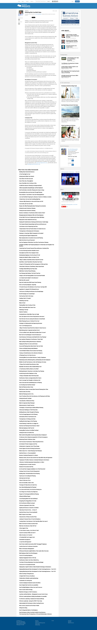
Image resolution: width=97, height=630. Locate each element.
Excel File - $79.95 (71, 163)
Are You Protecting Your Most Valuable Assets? (29, 250)
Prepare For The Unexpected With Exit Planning (29, 494)
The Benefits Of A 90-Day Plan (25, 580)
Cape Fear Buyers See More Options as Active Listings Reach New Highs (72, 36)
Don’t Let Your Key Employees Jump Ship (27, 284)
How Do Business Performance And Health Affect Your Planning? (32, 337)
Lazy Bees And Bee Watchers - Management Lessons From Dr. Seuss (33, 594)
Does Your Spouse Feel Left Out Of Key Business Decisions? (31, 316)
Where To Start (22, 302)
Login (72, 1)
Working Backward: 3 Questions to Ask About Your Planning (31, 371)
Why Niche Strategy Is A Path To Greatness (28, 591)
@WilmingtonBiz (42, 622)
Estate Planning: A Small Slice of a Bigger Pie (28, 423)
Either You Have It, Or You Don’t (25, 535)
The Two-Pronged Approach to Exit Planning (28, 414)
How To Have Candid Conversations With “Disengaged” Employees (33, 544)
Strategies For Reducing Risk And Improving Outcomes (30, 323)
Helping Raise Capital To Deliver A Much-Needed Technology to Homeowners (35, 566)
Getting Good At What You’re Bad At (26, 176)
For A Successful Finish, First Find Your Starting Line (30, 489)
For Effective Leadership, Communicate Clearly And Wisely (31, 598)
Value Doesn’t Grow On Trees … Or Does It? (28, 510)
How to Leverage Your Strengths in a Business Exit (29, 380)
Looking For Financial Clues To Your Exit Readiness (30, 519)
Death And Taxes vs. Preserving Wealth (27, 453)
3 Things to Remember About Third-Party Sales (29, 375)
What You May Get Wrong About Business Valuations (30, 341)
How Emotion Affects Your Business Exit (27, 416)
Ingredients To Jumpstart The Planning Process (29, 289)
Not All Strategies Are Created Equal (27, 293)
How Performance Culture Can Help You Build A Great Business (32, 612)
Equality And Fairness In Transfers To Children (29, 507)
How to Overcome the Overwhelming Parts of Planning (30, 382)
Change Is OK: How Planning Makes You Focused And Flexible (32, 275)
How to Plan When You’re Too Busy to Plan (27, 183)
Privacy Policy (37, 624)
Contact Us (37, 621)
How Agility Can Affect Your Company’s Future (29, 252)
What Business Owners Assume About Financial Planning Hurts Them (33, 389)
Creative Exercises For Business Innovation (28, 546)
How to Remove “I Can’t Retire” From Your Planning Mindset (31, 194)
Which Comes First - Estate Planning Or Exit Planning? (30, 450)
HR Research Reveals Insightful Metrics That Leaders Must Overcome (33, 551)
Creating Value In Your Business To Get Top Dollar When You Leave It (33, 521)
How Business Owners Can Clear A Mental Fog (29, 560)
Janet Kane (68, 38)
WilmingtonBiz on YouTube (72, 204)
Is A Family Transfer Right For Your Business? (28, 277)
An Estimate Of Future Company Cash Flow (28, 444)
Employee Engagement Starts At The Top (27, 557)
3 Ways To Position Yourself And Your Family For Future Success (32, 327)
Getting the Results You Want (25, 398)
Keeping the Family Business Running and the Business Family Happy (33, 221)
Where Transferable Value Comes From (27, 307)
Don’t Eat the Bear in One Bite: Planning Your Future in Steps (31, 190)
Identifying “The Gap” (23, 309)
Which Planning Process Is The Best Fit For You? (29, 321)
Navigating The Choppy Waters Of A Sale (27, 500)
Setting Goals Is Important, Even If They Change (29, 446)
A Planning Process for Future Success (27, 355)
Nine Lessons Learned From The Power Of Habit (29, 605)
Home (19, 1)
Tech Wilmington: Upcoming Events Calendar (69, 63)
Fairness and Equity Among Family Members (28, 348)
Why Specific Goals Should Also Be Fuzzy (28, 219)
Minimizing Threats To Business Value (27, 439)
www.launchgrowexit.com (41, 162)
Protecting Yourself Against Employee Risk (28, 235)
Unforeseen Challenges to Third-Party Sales (28, 409)
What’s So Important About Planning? (27, 403)
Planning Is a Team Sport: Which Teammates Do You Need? (31, 233)
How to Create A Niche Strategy (25, 589)
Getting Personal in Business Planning (27, 208)
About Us (36, 620)
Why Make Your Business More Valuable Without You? (30, 366)
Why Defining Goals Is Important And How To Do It (29, 330)
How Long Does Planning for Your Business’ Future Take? (31, 339)
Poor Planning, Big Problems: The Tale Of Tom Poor (29, 273)
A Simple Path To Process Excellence (27, 576)
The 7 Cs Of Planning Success (25, 325)
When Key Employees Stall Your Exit (26, 428)
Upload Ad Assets (71, 622)
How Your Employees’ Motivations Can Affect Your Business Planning (33, 242)
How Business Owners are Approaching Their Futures (30, 378)
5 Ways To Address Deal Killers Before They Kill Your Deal (31, 259)
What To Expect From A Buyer (25, 514)
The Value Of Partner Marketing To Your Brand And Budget (31, 562)
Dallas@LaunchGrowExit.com (33, 164)
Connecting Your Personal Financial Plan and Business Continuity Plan (34, 248)
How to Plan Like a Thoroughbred (26, 181)
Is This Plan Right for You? (24, 174)
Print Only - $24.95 (71, 158)
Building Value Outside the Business (26, 171)
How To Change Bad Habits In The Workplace (28, 610)
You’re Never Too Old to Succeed (26, 178)
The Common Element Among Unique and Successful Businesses (32, 224)
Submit (48, 1)
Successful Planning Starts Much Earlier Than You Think (31, 346)
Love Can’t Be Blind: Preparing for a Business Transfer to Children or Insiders (35, 196)
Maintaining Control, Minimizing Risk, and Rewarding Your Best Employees (34, 359)
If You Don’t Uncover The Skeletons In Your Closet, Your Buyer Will (33, 287)
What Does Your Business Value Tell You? (27, 525)
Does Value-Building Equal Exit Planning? (27, 487)
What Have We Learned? (24, 280)
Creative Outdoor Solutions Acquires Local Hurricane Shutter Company (69, 67)
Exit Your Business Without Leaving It (27, 503)
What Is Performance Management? (26, 548)
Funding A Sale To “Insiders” (25, 298)
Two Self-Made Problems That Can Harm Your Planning (30, 350)
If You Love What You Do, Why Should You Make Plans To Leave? (32, 332)
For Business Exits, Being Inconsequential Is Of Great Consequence (33, 437)
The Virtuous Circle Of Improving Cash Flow (28, 226)
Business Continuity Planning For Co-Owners (28, 455)
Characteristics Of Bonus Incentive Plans (28, 516)
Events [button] (32, 1)
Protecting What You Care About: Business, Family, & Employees (32, 357)
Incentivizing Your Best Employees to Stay (28, 373)
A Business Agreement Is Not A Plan (26, 505)
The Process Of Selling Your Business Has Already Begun (31, 291)
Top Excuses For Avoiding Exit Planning (27, 475)
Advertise (69, 621)
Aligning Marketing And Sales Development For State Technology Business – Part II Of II (37, 569)
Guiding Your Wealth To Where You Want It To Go (29, 257)
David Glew (68, 48)
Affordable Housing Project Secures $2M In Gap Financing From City (69, 76)
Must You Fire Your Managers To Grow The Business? (30, 334)
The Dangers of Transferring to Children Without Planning (31, 407)
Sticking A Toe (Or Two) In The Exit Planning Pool (29, 471)
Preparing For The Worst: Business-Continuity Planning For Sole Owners (34, 459)
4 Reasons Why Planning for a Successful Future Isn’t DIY (31, 201)
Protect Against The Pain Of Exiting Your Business (29, 448)
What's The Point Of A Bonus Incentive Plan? (28, 523)
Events (53, 620)
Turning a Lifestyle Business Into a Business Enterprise (30, 353)
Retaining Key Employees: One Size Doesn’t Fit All (29, 255)
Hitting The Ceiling (23, 607)
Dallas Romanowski (38, 14)
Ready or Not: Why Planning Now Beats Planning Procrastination (32, 206)
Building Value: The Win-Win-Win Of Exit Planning (29, 473)
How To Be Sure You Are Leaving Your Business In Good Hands (32, 318)
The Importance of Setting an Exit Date (27, 419)
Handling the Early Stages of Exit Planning (28, 421)
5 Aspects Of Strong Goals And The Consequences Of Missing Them (33, 264)
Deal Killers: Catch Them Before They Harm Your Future (30, 261)
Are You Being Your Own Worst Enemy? (27, 384)
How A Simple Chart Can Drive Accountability (28, 585)
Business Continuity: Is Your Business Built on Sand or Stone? (32, 212)
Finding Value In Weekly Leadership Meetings (28, 578)
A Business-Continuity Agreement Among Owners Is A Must (31, 462)
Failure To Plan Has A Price (25, 480)
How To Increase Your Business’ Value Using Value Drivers (31, 441)
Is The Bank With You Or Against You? (27, 537)
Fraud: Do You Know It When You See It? (27, 532)
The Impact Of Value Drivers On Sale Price (28, 484)
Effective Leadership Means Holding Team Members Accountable (33, 596)
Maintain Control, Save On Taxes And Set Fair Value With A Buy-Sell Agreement (35, 457)
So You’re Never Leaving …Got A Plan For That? (29, 530)
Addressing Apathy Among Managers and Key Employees (31, 187)
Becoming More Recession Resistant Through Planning (30, 192)
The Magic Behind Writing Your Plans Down (28, 268)
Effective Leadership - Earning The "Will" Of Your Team (30, 601)
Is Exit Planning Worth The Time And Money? (28, 498)
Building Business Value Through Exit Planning (29, 412)
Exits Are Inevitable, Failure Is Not (26, 482)
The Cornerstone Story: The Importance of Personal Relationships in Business (35, 614)
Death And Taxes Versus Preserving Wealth (28, 512)
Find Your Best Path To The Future (26, 296)
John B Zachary (68, 42)
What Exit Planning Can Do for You (26, 393)
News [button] (23, 1)
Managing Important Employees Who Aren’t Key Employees (31, 215)
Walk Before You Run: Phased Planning (27, 271)
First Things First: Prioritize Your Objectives (28, 491)
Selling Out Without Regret (24, 496)
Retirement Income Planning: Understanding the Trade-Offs (72, 41)
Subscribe (69, 620)
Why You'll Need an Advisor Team (26, 387)
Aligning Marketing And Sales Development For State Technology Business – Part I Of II (37, 571)
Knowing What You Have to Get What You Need (28, 430)
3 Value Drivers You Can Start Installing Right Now (29, 199)
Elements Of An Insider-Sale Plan (26, 466)
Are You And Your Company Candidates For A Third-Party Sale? (32, 469)
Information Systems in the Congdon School (71, 46)
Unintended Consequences (24, 539)
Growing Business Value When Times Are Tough (29, 314)
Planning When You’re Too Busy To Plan (27, 305)
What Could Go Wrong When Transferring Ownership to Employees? (33, 434)
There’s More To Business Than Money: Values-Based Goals (31, 266)
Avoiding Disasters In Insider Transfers (27, 464)
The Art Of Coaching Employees (26, 555)
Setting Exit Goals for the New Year (26, 432)
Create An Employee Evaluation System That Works (30, 582)
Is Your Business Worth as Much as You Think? (29, 368)
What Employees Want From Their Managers (28, 553)
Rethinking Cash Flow (23, 300)
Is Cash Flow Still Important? (25, 541)
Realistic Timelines (23, 312)
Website (19, 15)
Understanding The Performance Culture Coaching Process (31, 603)
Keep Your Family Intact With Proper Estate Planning (30, 282)
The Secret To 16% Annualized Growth (27, 564)
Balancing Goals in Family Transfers (26, 405)
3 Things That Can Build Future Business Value (29, 364)
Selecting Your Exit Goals (24, 478)
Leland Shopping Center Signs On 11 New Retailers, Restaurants (73, 59)
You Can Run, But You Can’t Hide (26, 203)
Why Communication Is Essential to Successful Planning (31, 237)
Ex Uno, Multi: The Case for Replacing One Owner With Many (31, 217)
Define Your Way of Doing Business (26, 573)
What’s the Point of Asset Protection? (27, 240)
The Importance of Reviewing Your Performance (29, 231)
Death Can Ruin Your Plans (24, 391)
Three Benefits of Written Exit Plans (26, 400)
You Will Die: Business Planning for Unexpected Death (30, 185)
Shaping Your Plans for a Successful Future (28, 343)
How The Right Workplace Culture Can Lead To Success (30, 587)
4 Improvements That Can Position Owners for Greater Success (32, 228)
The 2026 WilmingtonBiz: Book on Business (73, 150)
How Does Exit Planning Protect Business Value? (29, 425)
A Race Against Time (23, 528)
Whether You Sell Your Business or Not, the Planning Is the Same (32, 362)
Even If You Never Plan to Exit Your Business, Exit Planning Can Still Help (34, 396)
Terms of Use (37, 623)
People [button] (27, 1)
